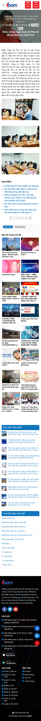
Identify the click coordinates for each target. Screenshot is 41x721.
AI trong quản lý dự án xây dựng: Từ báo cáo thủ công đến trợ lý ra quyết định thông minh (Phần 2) (23, 465)
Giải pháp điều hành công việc (14, 522)
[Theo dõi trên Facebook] (4, 609)
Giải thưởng (29, 674)
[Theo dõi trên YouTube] (15, 609)
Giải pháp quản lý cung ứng (13, 531)
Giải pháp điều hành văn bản (14, 527)
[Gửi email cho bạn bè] (22, 218)
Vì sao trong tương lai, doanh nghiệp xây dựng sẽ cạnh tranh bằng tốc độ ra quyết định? (23, 496)
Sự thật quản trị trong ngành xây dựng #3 (21, 186)
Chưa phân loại (8, 518)
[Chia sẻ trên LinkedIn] (30, 218)
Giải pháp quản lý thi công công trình (17, 535)
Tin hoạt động (20, 16)
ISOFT (30, 716)
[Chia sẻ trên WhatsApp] (10, 218)
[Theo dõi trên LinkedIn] (10, 609)
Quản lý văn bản (11, 695)
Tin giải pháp (7, 556)
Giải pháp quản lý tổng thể (13, 539)
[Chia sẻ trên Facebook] (14, 218)
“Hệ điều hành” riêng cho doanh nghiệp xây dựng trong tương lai (21, 441)
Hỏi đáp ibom (7, 552)
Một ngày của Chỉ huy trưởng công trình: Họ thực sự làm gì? (22, 488)
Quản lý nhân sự (11, 692)
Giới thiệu (5, 543)
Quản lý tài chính (11, 704)
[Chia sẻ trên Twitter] (18, 218)
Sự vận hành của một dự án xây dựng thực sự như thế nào (21, 504)
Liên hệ (27, 678)
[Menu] (3, 5)
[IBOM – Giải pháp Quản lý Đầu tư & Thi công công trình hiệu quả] (11, 5)
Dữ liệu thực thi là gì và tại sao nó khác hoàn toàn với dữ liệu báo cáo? (23, 433)
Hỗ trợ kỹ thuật (8, 548)
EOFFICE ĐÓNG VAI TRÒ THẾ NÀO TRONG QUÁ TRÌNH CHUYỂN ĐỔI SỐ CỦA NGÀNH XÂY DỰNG (20, 198)
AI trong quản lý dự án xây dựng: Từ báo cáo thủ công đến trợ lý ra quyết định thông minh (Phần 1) (23, 472)
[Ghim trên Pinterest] (26, 218)
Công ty (27, 671)
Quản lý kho (9, 685)
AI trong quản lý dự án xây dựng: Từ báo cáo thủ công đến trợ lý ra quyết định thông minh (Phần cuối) (23, 449)
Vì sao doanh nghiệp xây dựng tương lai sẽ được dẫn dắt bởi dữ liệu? (23, 457)
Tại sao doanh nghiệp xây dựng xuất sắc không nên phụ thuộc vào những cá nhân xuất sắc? (23, 480)
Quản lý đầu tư (10, 671)
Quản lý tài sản (10, 689)
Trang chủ (7, 16)
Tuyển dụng (6, 565)
